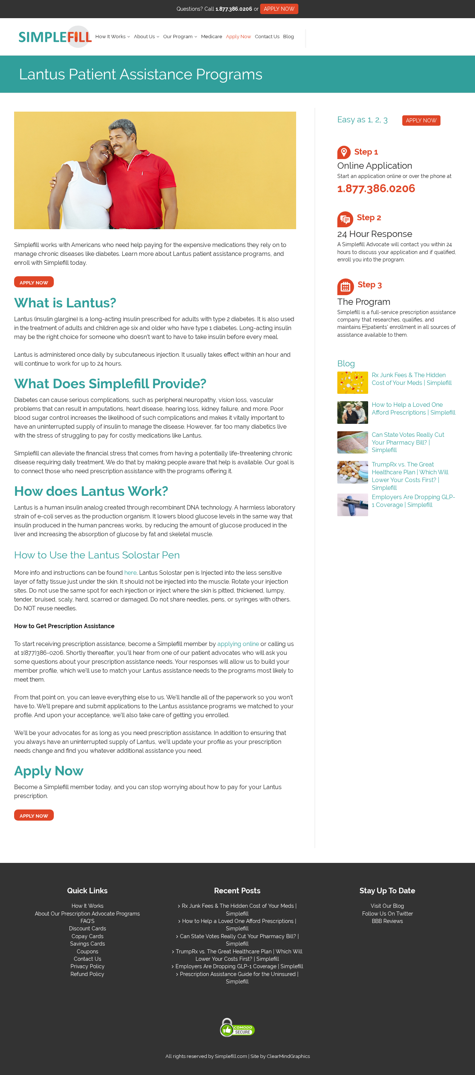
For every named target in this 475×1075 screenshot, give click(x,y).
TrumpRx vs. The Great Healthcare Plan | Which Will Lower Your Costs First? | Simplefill (410, 476)
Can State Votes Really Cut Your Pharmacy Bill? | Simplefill (408, 442)
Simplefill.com (231, 1056)
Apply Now (238, 36)
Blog (288, 36)
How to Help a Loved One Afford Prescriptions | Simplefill (413, 408)
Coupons (87, 951)
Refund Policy (87, 974)
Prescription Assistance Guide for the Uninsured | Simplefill (239, 978)
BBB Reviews (387, 921)
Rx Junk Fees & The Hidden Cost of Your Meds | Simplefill (412, 379)
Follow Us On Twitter (387, 914)
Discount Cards (87, 928)
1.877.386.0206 (234, 9)
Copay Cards (88, 936)
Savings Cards (87, 944)
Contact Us (267, 36)
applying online (238, 643)
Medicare (211, 36)
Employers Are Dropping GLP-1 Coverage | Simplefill (413, 501)
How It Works (110, 36)
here (130, 572)
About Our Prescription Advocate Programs (87, 914)
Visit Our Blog (387, 906)
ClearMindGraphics (288, 1056)
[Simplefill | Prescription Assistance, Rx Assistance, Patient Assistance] (55, 37)
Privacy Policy (88, 966)
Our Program (178, 36)
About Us (144, 36)
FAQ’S (88, 921)
